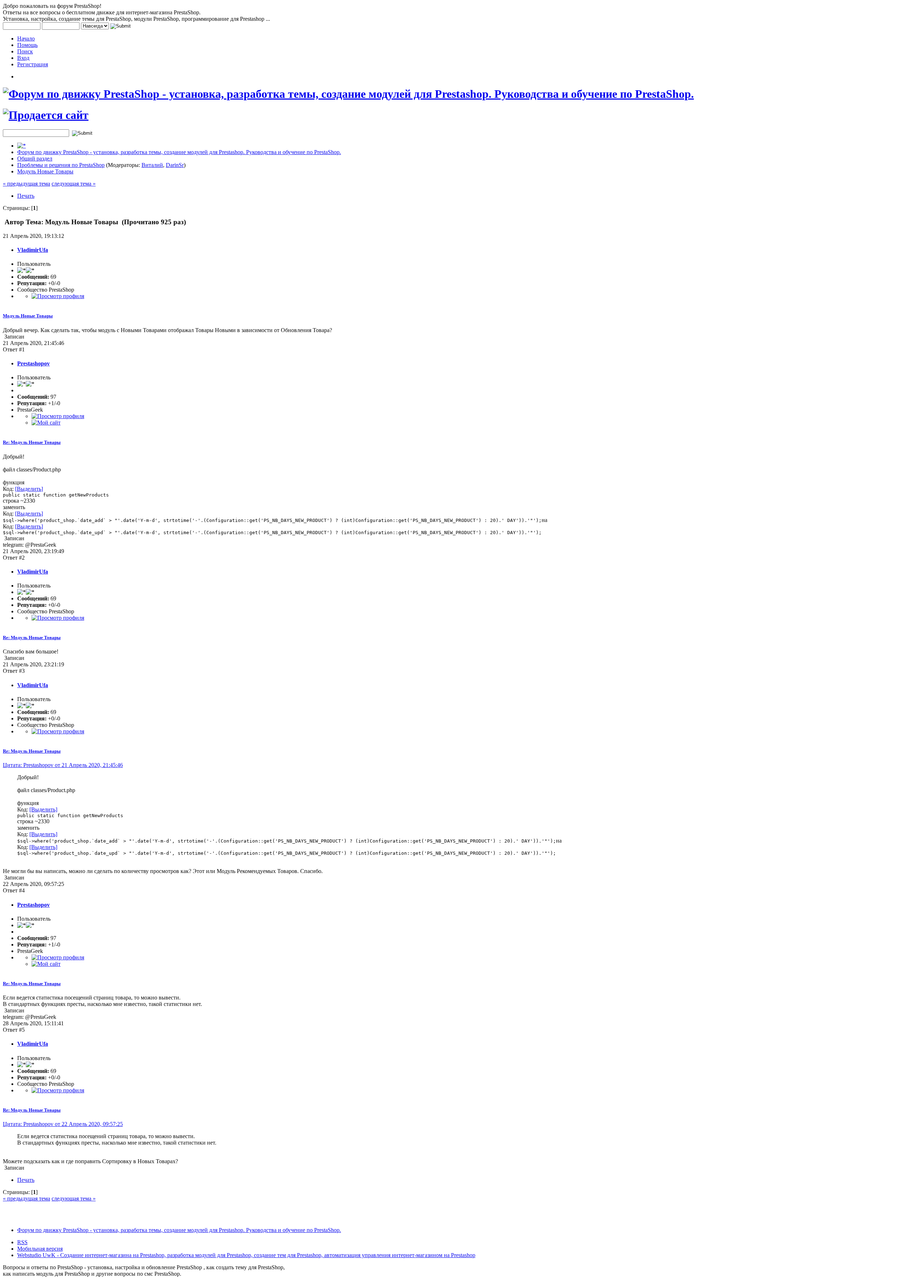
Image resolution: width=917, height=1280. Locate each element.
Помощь (27, 45)
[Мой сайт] (46, 423)
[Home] (21, 146)
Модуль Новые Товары (45, 171)
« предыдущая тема (26, 184)
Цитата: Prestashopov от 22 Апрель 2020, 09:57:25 (63, 1124)
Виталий (152, 165)
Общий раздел (34, 158)
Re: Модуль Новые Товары (32, 442)
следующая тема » (74, 184)
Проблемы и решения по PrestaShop (61, 165)
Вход (23, 58)
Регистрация (32, 64)
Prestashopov (33, 363)
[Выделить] (29, 489)
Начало (26, 38)
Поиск (25, 51)
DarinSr (175, 165)
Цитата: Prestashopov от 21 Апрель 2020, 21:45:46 (63, 765)
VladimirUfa (32, 250)
